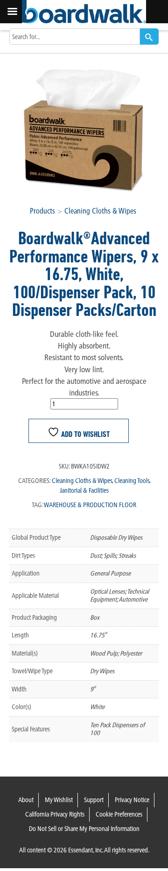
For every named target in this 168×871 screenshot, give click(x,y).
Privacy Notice (132, 800)
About (26, 800)
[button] (149, 36)
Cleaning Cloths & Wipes (100, 210)
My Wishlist (59, 800)
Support (94, 800)
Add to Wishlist (84, 433)
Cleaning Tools (131, 480)
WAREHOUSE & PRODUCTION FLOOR (90, 505)
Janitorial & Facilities (84, 490)
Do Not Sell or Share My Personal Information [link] (84, 828)
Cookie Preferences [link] (119, 814)
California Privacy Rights (54, 814)
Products (42, 210)
